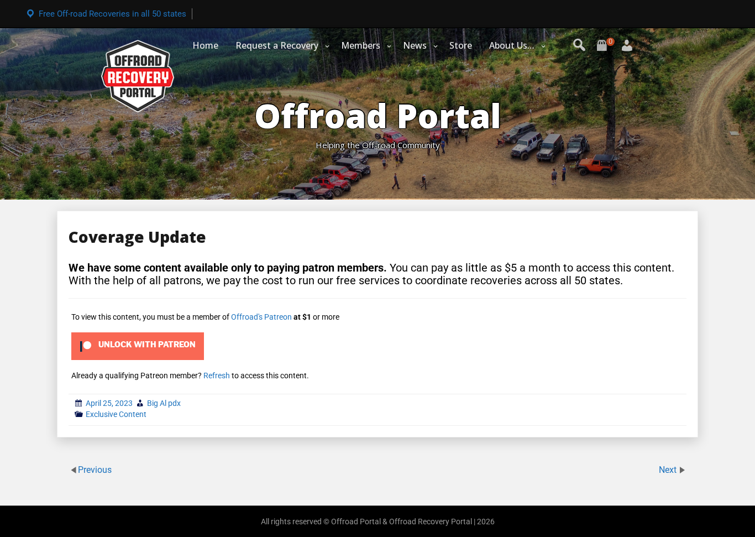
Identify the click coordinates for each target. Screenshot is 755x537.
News (415, 45)
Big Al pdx (164, 403)
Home (205, 45)
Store (460, 45)
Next (669, 470)
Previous (95, 470)
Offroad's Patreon (261, 316)
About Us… (511, 45)
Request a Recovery (276, 45)
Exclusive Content (116, 414)
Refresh (216, 375)
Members (360, 45)
